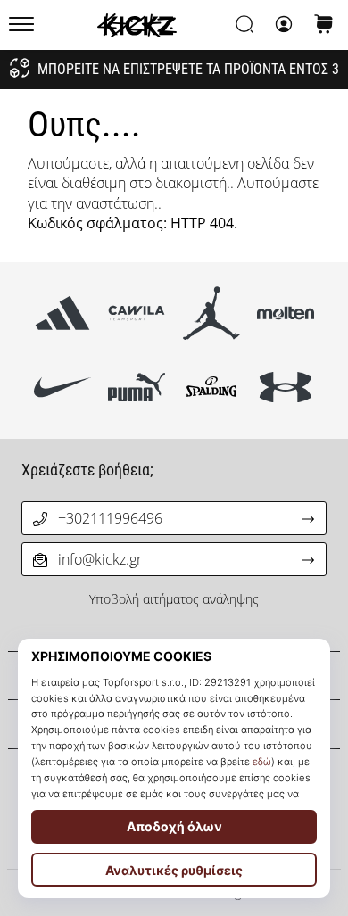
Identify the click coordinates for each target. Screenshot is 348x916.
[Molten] (285, 313)
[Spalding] (211, 388)
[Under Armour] (285, 388)
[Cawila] (137, 313)
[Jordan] (211, 313)
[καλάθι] (324, 25)
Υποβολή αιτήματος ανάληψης (174, 598)
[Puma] (137, 388)
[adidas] (63, 313)
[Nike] (63, 388)
